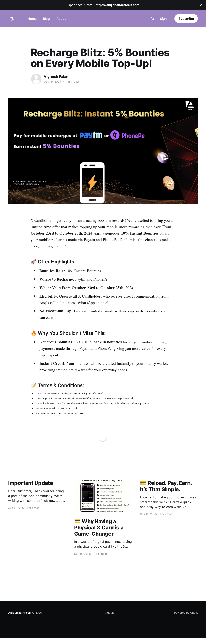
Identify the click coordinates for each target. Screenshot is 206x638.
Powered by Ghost (186, 612)
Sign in (165, 18)
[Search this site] (152, 18)
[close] (201, 5)
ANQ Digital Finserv (19, 612)
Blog (46, 18)
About (61, 18)
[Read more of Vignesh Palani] (36, 79)
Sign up (109, 612)
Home (32, 18)
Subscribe (186, 18)
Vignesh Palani (56, 77)
